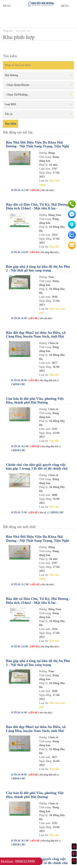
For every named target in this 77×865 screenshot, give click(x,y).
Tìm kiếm (10, 123)
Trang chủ (7, 30)
